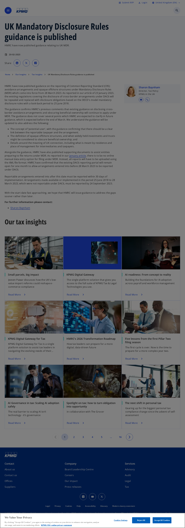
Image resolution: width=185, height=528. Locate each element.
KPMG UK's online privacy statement (56, 525)
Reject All (141, 520)
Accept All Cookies (162, 520)
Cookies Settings (120, 520)
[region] (92, 520)
